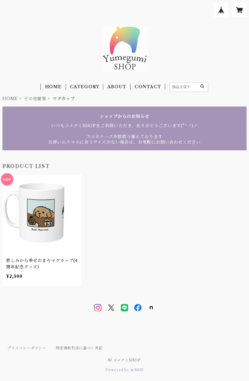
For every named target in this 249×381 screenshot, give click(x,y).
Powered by (118, 370)
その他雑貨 (35, 98)
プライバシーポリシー (26, 348)
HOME (53, 86)
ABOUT (116, 86)
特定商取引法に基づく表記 (79, 348)
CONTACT (148, 86)
